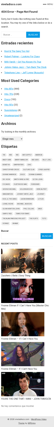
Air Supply (27, 155)
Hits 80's (8, 88)
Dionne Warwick (9, 174)
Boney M (6, 165)
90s (17, 155)
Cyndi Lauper (44, 170)
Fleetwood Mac (20, 184)
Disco (7, 99)
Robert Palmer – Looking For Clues (22, 56)
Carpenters (19, 165)
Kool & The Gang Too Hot (16, 51)
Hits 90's (8, 104)
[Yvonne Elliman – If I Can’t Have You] (22, 354)
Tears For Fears (22, 214)
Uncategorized (11, 115)
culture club (28, 170)
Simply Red (7, 214)
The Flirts (33, 218)
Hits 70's (8, 94)
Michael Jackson (24, 204)
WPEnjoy (32, 423)
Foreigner (35, 184)
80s (10, 155)
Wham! (15, 223)
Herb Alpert (41, 189)
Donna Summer (35, 174)
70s (4, 155)
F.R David (6, 184)
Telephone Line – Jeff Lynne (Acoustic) (24, 72)
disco (22, 174)
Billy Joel (47, 160)
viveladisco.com (11, 4)
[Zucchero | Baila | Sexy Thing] (22, 261)
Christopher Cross (11, 170)
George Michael (9, 189)
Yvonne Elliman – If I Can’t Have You (19, 369)
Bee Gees (35, 160)
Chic (29, 165)
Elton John (37, 179)
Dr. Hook (6, 179)
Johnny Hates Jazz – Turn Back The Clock (25, 67)
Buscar (5, 231)
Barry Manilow (21, 160)
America (38, 155)
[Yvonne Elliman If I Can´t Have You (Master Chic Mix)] (22, 291)
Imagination (8, 194)
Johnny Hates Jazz (25, 194)
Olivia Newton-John (11, 209)
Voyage (6, 223)
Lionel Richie (8, 204)
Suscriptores (10, 110)
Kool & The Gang (10, 199)
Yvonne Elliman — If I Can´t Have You (19, 338)
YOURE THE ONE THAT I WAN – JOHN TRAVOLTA (26, 398)
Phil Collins (28, 209)
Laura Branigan (27, 199)
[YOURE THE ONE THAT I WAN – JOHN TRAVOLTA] (22, 384)
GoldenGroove (26, 189)
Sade (40, 209)
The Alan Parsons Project (14, 218)
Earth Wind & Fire (21, 179)
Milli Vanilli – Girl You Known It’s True (22, 61)
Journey (40, 194)
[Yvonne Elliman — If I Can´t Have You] (22, 324)
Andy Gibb (7, 160)
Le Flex (41, 199)
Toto (44, 218)
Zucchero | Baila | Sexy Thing (15, 275)
